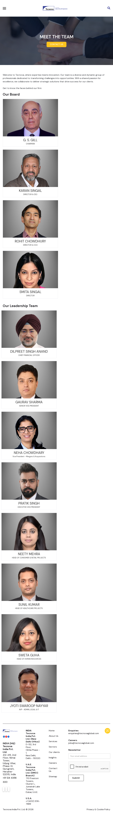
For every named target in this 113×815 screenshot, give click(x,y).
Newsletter (74, 750)
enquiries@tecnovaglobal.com (83, 733)
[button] (71, 8)
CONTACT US (56, 44)
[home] (55, 8)
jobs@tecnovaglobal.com (81, 743)
